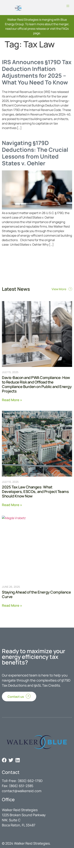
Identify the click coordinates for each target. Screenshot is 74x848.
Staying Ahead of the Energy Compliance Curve (36, 594)
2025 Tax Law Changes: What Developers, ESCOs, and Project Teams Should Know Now (35, 491)
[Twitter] (11, 760)
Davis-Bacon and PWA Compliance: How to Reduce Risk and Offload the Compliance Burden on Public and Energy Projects (37, 384)
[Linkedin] (17, 760)
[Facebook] (4, 760)
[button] (67, 6)
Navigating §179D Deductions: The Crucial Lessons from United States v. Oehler (35, 153)
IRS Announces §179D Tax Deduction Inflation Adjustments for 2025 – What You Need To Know (37, 72)
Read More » (12, 400)
